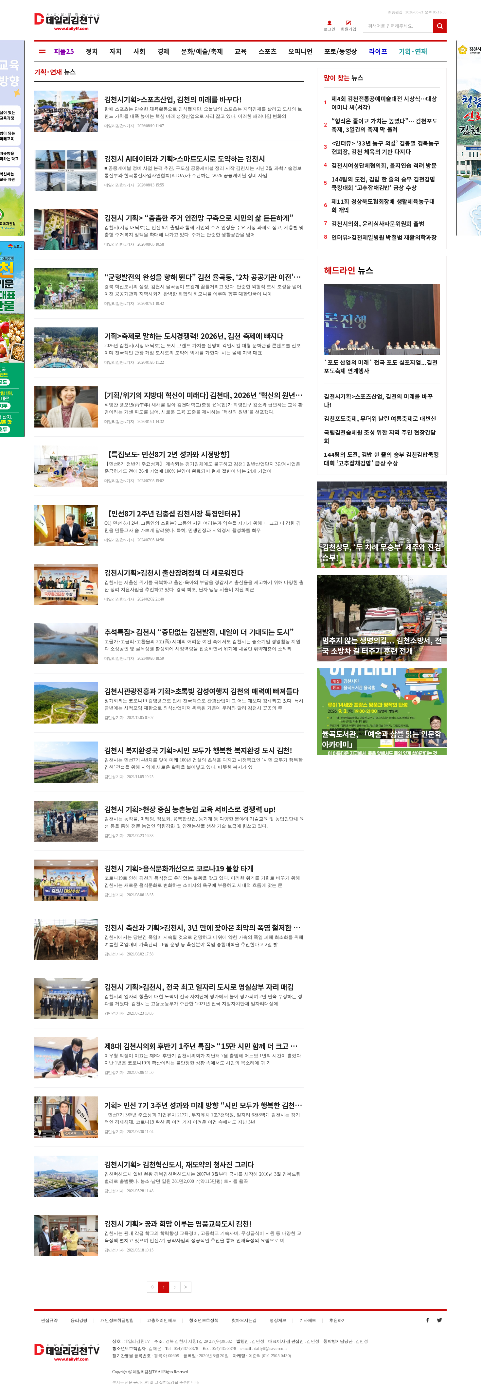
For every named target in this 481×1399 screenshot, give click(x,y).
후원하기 (337, 1320)
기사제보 (307, 1320)
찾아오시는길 (244, 1320)
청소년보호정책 (203, 1320)
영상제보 (278, 1320)
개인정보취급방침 (117, 1320)
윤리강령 (79, 1320)
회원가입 (348, 29)
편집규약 (49, 1320)
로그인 (329, 29)
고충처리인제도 (161, 1320)
